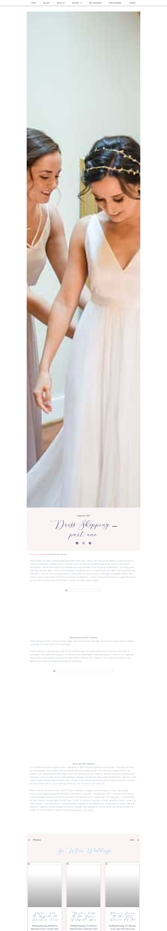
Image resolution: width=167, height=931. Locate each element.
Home (33, 3)
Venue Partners (115, 3)
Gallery (46, 3)
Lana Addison (76, 790)
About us (61, 3)
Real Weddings (95, 3)
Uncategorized (40, 554)
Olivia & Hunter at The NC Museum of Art (122, 916)
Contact (132, 3)
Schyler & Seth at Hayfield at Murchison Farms (44, 916)
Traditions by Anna (100, 564)
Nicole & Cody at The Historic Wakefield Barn (83, 916)
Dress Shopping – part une (83, 530)
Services (75, 3)
